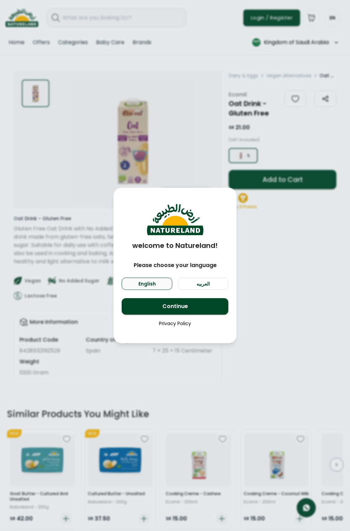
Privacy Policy (175, 323)
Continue (175, 306)
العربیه (203, 283)
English (147, 283)
